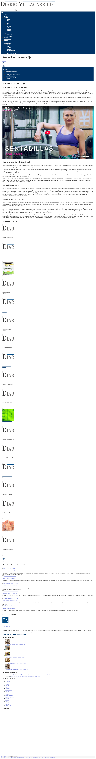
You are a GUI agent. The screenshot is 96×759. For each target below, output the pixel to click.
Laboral (9, 30)
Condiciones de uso (5, 757)
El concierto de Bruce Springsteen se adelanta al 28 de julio (25, 676)
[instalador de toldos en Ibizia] (7, 649)
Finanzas (9, 29)
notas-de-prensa (9, 695)
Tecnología (7, 41)
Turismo (9, 47)
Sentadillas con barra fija (11, 71)
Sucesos (9, 51)
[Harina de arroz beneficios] (48, 606)
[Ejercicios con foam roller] (48, 576)
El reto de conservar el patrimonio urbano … (16, 663)
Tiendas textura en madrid (8, 571)
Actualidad (6, 16)
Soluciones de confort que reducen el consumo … (17, 669)
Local (5, 33)
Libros (8, 19)
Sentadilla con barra (10, 76)
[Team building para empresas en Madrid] (7, 655)
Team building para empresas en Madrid (15, 657)
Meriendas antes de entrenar (9, 585)
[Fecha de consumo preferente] (48, 598)
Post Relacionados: (10, 78)
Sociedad (9, 44)
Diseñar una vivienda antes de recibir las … (15, 644)
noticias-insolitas (9, 697)
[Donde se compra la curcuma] (48, 591)
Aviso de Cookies (45, 757)
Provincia (9, 36)
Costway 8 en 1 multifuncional (13, 74)
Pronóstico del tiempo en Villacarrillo (14, 634)
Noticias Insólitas (11, 53)
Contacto (52, 757)
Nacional (6, 37)
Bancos (8, 23)
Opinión (9, 49)
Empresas (9, 26)
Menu (2, 12)
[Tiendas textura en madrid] (48, 568)
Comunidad (9, 34)
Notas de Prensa (11, 50)
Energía (8, 27)
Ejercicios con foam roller (8, 578)
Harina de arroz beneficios (8, 608)
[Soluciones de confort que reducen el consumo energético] (7, 668)
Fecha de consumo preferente (9, 600)
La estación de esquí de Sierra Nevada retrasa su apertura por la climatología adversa (31, 674)
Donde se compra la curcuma (9, 593)
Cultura (6, 17)
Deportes (6, 40)
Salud (8, 46)
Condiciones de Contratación (33, 757)
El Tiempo (6, 14)
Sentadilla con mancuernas (12, 73)
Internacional (7, 39)
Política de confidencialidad (17, 757)
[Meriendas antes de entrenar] (48, 583)
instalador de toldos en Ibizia (12, 651)
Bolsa (8, 24)
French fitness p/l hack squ (12, 77)
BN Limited (6, 627)
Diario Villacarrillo (5, 756)
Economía (6, 21)
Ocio (8, 20)
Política (6, 31)
